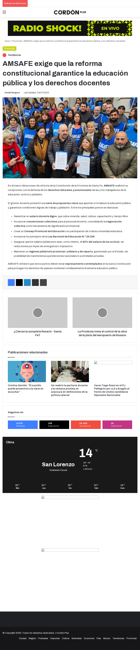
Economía (89, 638)
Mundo (106, 638)
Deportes (55, 638)
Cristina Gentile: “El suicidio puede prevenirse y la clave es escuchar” (25, 388)
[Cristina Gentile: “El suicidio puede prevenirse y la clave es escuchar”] (27, 371)
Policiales (43, 638)
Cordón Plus (62, 633)
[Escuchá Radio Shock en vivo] (70, 28)
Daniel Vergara (12, 92)
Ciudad (22, 638)
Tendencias (118, 638)
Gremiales (77, 638)
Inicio (7, 41)
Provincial (17, 41)
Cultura (65, 638)
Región (32, 638)
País (98, 638)
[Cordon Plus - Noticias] (70, 12)
